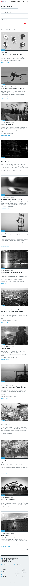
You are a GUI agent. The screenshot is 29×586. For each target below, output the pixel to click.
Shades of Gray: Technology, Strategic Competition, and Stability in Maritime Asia (13, 386)
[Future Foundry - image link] (14, 149)
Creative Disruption (6, 424)
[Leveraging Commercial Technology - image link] (14, 186)
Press (23, 574)
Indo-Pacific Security (5, 52)
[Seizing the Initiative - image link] (14, 111)
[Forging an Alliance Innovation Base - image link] (14, 41)
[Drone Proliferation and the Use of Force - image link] (14, 76)
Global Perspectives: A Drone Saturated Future (12, 273)
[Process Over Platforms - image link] (14, 486)
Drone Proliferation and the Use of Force (12, 88)
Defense (3, 86)
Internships (17, 573)
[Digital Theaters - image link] (14, 449)
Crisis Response (5, 348)
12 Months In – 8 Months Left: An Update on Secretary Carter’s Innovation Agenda (13, 310)
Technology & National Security (11, 86)
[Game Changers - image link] (14, 522)
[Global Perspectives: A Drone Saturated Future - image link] (14, 259)
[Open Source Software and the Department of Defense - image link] (14, 222)
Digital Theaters (5, 462)
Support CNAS (23, 570)
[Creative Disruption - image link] (14, 412)
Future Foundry (5, 161)
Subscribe (24, 572)
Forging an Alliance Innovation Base (11, 54)
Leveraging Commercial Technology (11, 199)
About (16, 569)
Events (16, 571)
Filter (25, 23)
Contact (23, 576)
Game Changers (5, 535)
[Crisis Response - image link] (14, 335)
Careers (16, 575)
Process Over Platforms (8, 499)
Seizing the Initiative (7, 124)
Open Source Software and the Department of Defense (14, 235)
